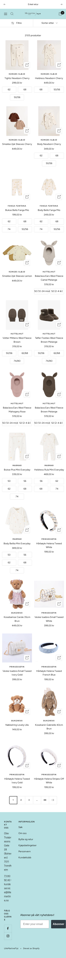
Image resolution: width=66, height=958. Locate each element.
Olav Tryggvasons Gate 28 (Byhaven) (7, 845)
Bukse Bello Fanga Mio (17, 210)
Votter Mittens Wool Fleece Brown (17, 340)
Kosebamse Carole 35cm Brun (17, 619)
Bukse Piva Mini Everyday (17, 469)
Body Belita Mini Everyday (17, 543)
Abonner (58, 924)
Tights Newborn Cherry (17, 78)
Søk (20, 827)
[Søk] (12, 13)
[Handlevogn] (60, 13)
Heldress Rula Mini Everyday (49, 469)
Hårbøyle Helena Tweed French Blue (49, 673)
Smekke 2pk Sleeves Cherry (17, 144)
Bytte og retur (25, 839)
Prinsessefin (49, 539)
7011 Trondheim (8, 865)
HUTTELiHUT (49, 272)
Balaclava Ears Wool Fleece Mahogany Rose (17, 409)
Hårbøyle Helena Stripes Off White (49, 780)
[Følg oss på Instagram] (8, 936)
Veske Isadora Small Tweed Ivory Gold (17, 673)
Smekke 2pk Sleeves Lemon (17, 276)
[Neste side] (53, 800)
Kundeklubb (24, 857)
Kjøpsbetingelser (27, 845)
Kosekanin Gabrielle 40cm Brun (49, 727)
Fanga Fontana (17, 206)
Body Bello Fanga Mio (49, 210)
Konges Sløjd (17, 74)
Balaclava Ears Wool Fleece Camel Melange (49, 278)
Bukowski (17, 613)
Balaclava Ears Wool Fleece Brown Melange (49, 409)
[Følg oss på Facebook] (8, 928)
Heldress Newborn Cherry (49, 78)
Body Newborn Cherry (49, 144)
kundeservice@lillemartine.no (7, 892)
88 (45, 800)
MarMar (17, 465)
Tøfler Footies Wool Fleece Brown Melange (49, 340)
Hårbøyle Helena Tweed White (49, 545)
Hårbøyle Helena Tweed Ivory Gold (17, 780)
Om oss (22, 833)
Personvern (24, 851)
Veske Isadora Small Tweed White (49, 619)
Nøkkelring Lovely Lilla (17, 725)
